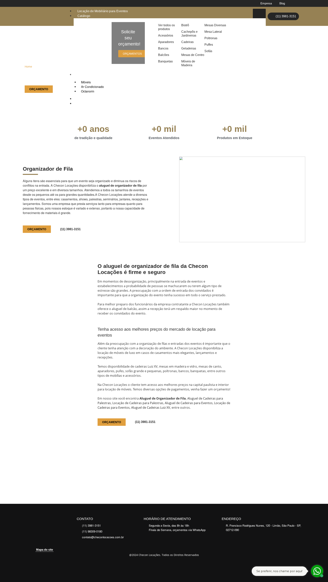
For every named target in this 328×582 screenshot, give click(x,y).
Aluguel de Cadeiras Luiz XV (150, 407)
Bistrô (185, 25)
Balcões (163, 55)
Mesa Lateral (213, 31)
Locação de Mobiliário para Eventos (102, 11)
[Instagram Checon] (301, 3)
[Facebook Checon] (294, 3)
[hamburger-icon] (259, 14)
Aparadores (166, 42)
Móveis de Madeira (188, 63)
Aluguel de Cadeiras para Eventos (189, 403)
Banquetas (165, 61)
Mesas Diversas (215, 25)
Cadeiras (187, 42)
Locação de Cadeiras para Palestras (137, 403)
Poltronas (210, 38)
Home (28, 66)
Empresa (266, 3)
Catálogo (83, 16)
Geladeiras (188, 48)
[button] (26, 467)
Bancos (163, 48)
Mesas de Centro (192, 55)
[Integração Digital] (164, 565)
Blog (282, 3)
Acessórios (165, 35)
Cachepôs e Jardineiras (189, 33)
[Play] (164, 467)
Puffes (208, 44)
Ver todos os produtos (166, 27)
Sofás (208, 51)
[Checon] (40, 16)
